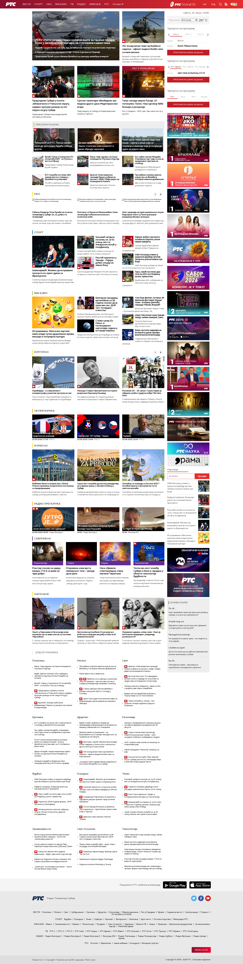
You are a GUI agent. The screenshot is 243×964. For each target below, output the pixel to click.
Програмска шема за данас (188, 52)
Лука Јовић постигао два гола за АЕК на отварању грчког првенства (147, 274)
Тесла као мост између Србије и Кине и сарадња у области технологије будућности (148, 572)
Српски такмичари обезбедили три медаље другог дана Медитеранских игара (97, 103)
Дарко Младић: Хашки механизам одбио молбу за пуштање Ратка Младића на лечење (52, 753)
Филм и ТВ (141, 924)
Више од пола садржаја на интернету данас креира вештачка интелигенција (148, 332)
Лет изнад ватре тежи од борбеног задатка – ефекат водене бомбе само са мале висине (142, 49)
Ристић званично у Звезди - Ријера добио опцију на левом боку (105, 261)
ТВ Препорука (44, 410)
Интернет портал (150, 943)
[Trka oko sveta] (188, 125)
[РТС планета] (182, 4)
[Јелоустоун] (188, 353)
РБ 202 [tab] (204, 97)
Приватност (38, 960)
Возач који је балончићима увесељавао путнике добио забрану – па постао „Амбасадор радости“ (51, 836)
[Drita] (188, 404)
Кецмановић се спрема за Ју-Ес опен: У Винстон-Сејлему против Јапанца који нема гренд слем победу (143, 804)
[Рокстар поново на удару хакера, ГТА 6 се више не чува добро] (47, 553)
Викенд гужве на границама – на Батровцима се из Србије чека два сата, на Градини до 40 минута (98, 734)
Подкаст (205, 912)
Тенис (126, 773)
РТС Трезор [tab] (187, 67)
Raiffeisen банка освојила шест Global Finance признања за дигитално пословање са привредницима (53, 486)
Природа (162, 924)
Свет (125, 660)
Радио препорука (47, 503)
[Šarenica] (188, 379)
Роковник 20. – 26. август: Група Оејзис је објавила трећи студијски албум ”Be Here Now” (142, 393)
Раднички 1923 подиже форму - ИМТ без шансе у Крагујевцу (53, 802)
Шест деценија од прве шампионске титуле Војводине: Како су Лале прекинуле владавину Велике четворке (143, 214)
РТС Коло (147, 931)
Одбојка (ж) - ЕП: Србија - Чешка (93, 436)
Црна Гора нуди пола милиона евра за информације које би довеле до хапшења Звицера (98, 701)
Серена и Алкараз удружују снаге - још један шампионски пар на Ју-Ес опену (142, 788)
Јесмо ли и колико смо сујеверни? (49, 527)
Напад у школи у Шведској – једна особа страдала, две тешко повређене (142, 687)
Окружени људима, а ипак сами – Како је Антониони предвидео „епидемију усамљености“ (141, 634)
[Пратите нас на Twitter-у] (194, 898)
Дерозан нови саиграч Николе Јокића (95, 818)
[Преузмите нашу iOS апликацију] (200, 884)
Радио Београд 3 (92, 936)
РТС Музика (174, 931)
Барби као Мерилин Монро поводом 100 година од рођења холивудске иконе (52, 860)
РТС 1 (52, 931)
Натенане (41, 594)
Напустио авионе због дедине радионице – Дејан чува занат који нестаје (53, 852)
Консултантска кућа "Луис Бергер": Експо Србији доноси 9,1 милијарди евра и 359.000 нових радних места (142, 759)
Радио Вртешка (183, 936)
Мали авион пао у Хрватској (91, 673)
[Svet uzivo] (188, 201)
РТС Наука (92, 931)
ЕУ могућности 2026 (121, 914)
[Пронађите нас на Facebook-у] (201, 898)
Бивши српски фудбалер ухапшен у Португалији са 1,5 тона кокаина (140, 694)
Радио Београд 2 (72, 936)
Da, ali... (172, 608)
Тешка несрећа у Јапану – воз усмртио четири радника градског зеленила (139, 703)
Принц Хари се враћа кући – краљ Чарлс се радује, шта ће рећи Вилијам (97, 845)
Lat (204, 4)
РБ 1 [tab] (172, 97)
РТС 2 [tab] (188, 34)
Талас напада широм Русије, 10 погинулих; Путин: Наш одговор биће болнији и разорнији (142, 103)
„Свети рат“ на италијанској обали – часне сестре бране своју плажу (53, 867)
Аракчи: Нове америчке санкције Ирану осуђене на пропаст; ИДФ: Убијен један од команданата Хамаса (104, 178)
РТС (106, 4)
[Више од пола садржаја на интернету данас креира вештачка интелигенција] (127, 334)
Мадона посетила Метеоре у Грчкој (95, 864)
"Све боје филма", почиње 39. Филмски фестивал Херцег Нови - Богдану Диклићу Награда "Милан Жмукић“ (149, 301)
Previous (168, 35)
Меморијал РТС (180, 919)
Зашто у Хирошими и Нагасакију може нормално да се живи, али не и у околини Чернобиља (51, 634)
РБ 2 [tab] (183, 97)
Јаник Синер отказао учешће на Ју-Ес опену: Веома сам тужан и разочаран (141, 813)
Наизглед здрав (125, 926)
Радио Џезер (200, 936)
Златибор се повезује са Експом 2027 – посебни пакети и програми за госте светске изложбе (141, 486)
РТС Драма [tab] (176, 67)
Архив (121, 938)
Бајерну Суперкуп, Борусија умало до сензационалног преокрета (51, 788)
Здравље (128, 924)
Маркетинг (106, 943)
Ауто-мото (146, 919)
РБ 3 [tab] (194, 97)
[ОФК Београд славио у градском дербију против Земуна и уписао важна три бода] (127, 259)
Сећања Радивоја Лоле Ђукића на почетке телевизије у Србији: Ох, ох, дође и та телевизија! (52, 214)
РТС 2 (61, 931)
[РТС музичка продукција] (188, 560)
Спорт (38, 4)
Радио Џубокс (166, 936)
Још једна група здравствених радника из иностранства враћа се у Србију (97, 763)
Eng (213, 4)
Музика (75, 924)
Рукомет (109, 919)
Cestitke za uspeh (177, 647)
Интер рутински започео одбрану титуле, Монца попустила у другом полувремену (51, 811)
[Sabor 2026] (188, 278)
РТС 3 (69, 931)
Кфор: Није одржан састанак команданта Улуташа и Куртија (104, 157)
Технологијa (129, 829)
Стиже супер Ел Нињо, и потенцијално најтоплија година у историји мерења (106, 325)
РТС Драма (105, 931)
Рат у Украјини (148, 912)
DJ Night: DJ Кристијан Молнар (138, 529)
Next (208, 35)
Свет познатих (86, 829)
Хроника (37, 717)
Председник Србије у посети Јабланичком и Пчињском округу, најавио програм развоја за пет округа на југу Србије (50, 105)
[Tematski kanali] (188, 454)
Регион (81, 660)
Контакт (94, 943)
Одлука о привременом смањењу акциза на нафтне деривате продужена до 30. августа (142, 725)
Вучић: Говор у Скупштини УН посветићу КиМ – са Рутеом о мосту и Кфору (59, 158)
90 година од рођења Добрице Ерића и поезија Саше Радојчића (96, 526)
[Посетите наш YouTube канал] (208, 898)
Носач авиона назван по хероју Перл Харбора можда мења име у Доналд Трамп (53, 845)
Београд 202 (109, 936)
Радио (81, 4)
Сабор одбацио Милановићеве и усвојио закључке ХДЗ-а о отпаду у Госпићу (95, 691)
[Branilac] (188, 150)
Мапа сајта (201, 950)
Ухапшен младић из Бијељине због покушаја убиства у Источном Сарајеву (51, 762)
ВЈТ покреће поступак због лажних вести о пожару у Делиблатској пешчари (58, 177)
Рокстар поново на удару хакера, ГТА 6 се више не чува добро (46, 571)
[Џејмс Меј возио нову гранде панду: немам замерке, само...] (127, 319)
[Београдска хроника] (188, 226)
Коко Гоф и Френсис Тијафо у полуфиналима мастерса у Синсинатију (141, 795)
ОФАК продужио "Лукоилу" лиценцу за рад (141, 750)
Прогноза (174, 20)
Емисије (95, 4)
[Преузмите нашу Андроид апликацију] (175, 884)
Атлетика (133, 919)
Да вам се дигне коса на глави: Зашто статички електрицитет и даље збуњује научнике (96, 146)
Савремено (42, 538)
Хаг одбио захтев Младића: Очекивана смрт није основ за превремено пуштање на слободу (149, 160)
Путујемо (100, 924)
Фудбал (37, 773)
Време (161, 912)
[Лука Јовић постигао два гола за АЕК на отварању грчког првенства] (127, 276)
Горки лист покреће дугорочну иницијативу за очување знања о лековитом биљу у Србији (98, 486)
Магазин (61, 4)
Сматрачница (191, 912)
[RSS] (226, 4)
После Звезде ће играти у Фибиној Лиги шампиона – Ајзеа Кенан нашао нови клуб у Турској (98, 809)
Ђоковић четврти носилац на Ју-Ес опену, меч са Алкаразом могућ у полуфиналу (105, 242)
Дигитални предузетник (180, 924)
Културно (41, 352)
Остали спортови (162, 919)
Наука (152, 924)
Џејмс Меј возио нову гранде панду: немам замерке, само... (149, 316)
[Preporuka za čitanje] (188, 429)
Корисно (41, 445)
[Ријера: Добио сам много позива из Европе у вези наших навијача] (127, 241)
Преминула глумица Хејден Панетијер (96, 859)
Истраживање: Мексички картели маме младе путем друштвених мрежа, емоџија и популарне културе (53, 334)
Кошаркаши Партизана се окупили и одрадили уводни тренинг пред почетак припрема (97, 799)
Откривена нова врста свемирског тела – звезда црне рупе (80, 571)
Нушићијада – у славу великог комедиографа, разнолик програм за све (51, 391)
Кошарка (82, 773)
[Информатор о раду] (188, 585)
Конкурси (134, 943)
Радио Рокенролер (147, 936)
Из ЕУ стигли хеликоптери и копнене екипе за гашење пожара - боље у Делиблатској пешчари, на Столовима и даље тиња (75, 41)
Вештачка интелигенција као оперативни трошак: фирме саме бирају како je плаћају (143, 867)
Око (37, 194)
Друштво (82, 717)
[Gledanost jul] (188, 251)
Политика (38, 660)
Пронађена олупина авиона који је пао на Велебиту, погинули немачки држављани (149, 177)
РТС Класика (133, 931)
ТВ (71, 4)
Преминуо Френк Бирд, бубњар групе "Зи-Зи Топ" (98, 852)
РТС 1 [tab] (176, 34)
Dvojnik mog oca (176, 621)
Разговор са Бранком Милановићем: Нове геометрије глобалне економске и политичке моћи (97, 214)
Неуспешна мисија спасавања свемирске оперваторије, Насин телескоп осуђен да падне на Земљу (142, 851)
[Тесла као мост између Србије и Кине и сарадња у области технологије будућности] (148, 553)
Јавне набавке (121, 943)
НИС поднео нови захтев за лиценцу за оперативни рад (141, 743)
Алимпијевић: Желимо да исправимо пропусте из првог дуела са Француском (52, 273)
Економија (128, 717)
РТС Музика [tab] (200, 67)
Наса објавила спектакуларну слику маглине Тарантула (111, 571)
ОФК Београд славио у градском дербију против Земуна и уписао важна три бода (148, 258)
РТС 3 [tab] (200, 34)
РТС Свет (79, 931)
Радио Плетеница (126, 936)
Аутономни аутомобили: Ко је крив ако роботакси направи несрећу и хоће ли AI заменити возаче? (96, 634)
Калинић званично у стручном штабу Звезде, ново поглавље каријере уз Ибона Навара (98, 789)
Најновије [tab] (172, 469)
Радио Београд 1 (53, 936)
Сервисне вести (174, 912)
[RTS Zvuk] (188, 328)
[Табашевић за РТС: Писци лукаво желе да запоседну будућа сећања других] (54, 140)
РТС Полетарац (190, 931)
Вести (27, 4)
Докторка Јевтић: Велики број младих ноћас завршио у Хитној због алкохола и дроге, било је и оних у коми (98, 744)
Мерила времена (130, 912)
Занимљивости (41, 829)
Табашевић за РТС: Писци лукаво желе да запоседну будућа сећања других (53, 146)
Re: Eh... (172, 660)
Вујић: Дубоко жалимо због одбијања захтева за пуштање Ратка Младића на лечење (51, 675)
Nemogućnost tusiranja (179, 634)
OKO (49, 4)
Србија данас (77, 912)
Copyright (50, 960)
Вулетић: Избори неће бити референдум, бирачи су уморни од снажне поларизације (53, 705)
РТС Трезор (160, 931)
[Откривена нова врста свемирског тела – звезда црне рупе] (81, 553)
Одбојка (98, 919)
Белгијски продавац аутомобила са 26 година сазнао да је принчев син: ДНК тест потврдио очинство (106, 304)
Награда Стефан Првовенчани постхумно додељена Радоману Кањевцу (97, 391)
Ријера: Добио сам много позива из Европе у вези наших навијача (147, 239)
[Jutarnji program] (188, 175)
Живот (49, 924)
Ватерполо (121, 919)
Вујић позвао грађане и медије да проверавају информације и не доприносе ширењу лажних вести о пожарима (98, 725)
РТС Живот (118, 931)
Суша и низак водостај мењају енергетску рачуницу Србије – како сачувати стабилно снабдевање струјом (142, 734)
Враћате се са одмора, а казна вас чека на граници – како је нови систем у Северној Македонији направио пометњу (98, 681)
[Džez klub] (188, 303)
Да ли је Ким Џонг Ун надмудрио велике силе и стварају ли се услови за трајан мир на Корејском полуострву (141, 678)
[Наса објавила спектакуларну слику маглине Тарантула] (115, 553)
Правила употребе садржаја (69, 960)
